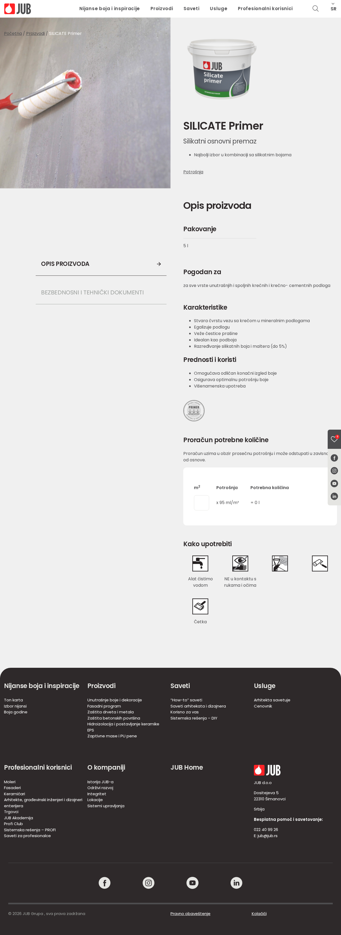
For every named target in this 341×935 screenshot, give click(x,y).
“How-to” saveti (186, 700)
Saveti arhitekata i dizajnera (198, 706)
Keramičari (14, 794)
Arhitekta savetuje (272, 700)
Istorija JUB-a (100, 782)
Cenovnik (263, 706)
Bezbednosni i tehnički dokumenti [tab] (92, 292)
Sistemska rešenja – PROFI (30, 830)
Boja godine (15, 712)
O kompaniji (106, 767)
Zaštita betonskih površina (113, 718)
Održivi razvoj (100, 787)
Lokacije (95, 799)
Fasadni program (104, 706)
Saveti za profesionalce (27, 835)
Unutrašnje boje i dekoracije (114, 700)
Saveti (191, 8)
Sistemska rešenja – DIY (193, 718)
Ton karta (13, 700)
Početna (13, 33)
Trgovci (11, 811)
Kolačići (259, 913)
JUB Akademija (18, 818)
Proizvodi (162, 8)
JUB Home (186, 767)
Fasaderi (12, 787)
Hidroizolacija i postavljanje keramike (123, 724)
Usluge (218, 8)
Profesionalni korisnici (265, 8)
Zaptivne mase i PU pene (112, 736)
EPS (90, 730)
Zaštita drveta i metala (110, 712)
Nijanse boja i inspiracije (109, 8)
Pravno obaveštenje (190, 913)
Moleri (9, 782)
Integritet (96, 794)
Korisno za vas (184, 712)
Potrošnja (193, 172)
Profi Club (13, 823)
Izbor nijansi (15, 706)
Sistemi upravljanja (105, 806)
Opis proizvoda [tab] (65, 264)
